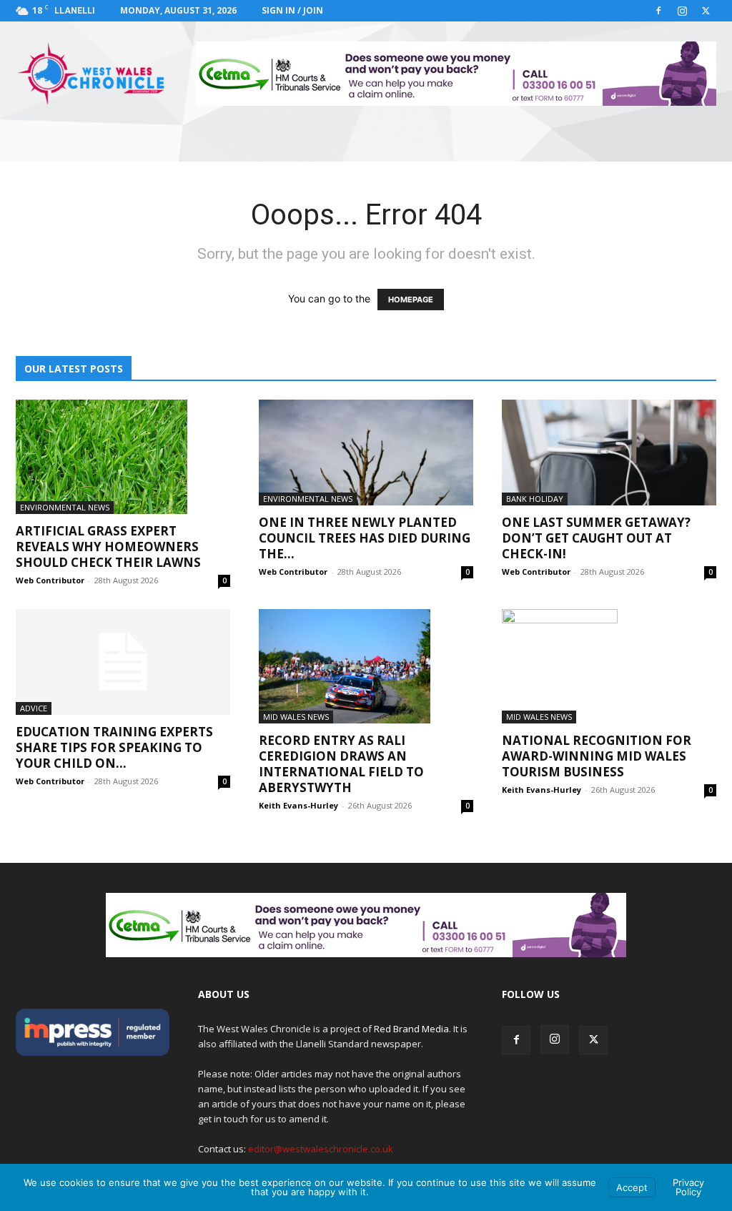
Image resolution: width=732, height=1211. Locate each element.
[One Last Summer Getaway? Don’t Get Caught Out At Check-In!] (609, 452)
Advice (33, 708)
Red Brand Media (411, 1028)
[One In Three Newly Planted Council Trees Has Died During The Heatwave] (366, 452)
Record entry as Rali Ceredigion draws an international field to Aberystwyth (341, 764)
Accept (632, 1187)
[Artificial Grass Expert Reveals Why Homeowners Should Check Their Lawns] (123, 457)
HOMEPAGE (410, 300)
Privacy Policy (688, 1187)
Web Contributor (50, 580)
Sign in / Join (292, 10)
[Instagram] (682, 10)
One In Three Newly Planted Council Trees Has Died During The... (364, 538)
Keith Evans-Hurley (298, 805)
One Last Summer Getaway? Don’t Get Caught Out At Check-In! (596, 538)
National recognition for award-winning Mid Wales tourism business (596, 756)
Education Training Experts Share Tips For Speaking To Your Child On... (114, 747)
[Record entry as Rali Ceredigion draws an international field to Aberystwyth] (366, 666)
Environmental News (64, 507)
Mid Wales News (296, 716)
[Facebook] (658, 10)
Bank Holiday (534, 498)
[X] (705, 10)
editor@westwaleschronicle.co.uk (320, 1148)
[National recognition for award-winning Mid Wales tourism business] (609, 666)
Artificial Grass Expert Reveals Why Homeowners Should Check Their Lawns (108, 546)
